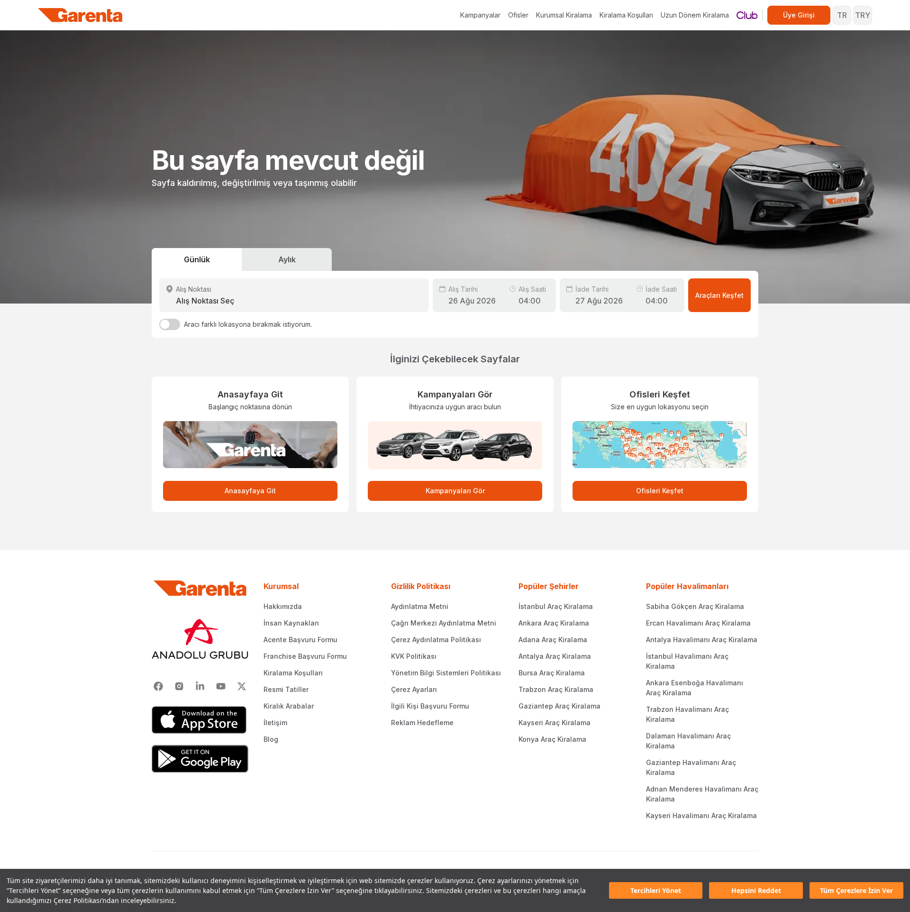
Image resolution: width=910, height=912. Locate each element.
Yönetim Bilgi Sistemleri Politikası (446, 673)
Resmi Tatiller (286, 689)
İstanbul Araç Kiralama (556, 606)
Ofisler (518, 15)
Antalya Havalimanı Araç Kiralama (701, 640)
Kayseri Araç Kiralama (555, 723)
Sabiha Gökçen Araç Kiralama (695, 606)
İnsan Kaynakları (291, 623)
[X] (241, 686)
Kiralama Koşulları (626, 15)
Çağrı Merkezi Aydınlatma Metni (443, 623)
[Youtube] (221, 686)
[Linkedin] (200, 686)
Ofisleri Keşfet (659, 491)
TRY (862, 15)
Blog (271, 739)
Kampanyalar (480, 15)
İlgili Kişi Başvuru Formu (430, 706)
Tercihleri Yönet (655, 890)
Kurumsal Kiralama (564, 15)
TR (842, 15)
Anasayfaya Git (250, 491)
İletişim (275, 723)
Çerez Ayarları (414, 689)
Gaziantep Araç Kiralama (560, 706)
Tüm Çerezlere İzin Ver (856, 890)
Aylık (287, 259)
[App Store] (200, 720)
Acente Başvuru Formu (300, 640)
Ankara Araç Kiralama (554, 623)
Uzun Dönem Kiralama (695, 15)
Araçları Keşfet (719, 295)
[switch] (169, 324)
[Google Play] (200, 759)
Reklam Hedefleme (422, 723)
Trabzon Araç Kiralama (556, 689)
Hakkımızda (283, 606)
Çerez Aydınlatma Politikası (436, 640)
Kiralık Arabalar (289, 706)
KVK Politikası (414, 656)
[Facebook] (158, 686)
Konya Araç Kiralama (552, 739)
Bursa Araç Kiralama (552, 673)
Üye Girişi (799, 15)
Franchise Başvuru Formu (305, 656)
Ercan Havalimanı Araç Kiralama (698, 623)
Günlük (197, 259)
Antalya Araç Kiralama (555, 656)
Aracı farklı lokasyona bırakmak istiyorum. (248, 324)
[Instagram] (179, 686)
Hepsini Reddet (756, 890)
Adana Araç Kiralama (553, 640)
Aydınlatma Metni (419, 606)
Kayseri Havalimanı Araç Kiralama (701, 815)
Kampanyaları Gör (455, 491)
